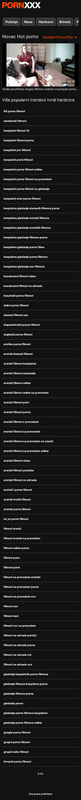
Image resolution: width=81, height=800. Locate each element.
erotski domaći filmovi (18, 354)
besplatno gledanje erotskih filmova (27, 227)
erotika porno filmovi (17, 344)
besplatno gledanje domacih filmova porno (31, 208)
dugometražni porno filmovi (22, 324)
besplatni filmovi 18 (16, 130)
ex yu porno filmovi (16, 519)
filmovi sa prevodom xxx (20, 596)
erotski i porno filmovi (18, 489)
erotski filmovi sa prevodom (22, 431)
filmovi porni (12, 567)
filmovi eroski (12, 528)
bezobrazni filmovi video (20, 276)
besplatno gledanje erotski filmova (26, 218)
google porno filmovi (17, 732)
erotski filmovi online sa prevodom (26, 392)
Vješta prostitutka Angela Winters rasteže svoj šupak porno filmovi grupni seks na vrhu (40, 89)
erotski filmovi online (17, 383)
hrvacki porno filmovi (17, 761)
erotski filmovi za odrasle (20, 480)
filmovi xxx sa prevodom (20, 625)
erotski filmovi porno (17, 412)
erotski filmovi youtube (19, 470)
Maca (28, 22)
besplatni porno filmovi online (23, 169)
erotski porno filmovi (17, 509)
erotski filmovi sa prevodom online (26, 451)
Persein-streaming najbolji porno (21, 5)
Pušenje (11, 22)
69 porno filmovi (14, 111)
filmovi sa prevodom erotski (22, 577)
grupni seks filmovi (16, 751)
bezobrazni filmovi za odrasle (23, 286)
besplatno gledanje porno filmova (25, 256)
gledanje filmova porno (19, 693)
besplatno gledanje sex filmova (24, 266)
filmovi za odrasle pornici (20, 635)
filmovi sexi (11, 616)
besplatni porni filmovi (18, 159)
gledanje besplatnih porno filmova (26, 674)
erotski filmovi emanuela (20, 373)
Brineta (64, 22)
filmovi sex (11, 606)
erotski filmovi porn (16, 402)
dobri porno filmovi (16, 305)
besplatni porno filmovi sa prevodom (28, 179)
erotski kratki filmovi (17, 499)
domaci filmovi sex (16, 315)
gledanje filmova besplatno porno (25, 684)
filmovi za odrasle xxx (18, 664)
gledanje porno (13, 703)
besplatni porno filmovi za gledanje (27, 189)
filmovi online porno (16, 548)
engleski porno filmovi (18, 334)
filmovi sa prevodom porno (21, 586)
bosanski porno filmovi (18, 295)
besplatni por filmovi (17, 150)
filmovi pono (12, 557)
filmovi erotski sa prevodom (22, 538)
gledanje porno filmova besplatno (25, 713)
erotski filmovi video (17, 460)
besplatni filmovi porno (19, 140)
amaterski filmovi (15, 121)
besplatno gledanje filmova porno (25, 237)
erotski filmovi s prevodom (21, 421)
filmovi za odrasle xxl (17, 654)
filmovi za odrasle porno (19, 645)
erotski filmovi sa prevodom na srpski (28, 441)
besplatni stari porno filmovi (22, 198)
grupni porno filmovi (17, 742)
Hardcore (46, 22)
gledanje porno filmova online (23, 722)
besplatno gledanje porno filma (24, 247)
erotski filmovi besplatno (20, 363)
